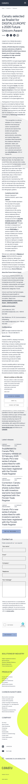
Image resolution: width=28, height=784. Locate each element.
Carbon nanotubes (11, 692)
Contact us (4, 739)
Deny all (14, 400)
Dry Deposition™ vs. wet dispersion (10, 704)
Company (5, 563)
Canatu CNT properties (7, 700)
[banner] (5, 3)
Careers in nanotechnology (8, 733)
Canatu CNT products (7, 677)
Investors (4, 730)
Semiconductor (5, 660)
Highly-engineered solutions (9, 658)
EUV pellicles (5, 679)
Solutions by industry (13, 654)
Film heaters (5, 682)
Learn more (6, 391)
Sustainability (5, 732)
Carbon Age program (7, 737)
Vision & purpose (6, 726)
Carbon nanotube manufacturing (10, 702)
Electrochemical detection (8, 711)
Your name (6, 546)
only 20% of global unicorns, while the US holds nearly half (14, 221)
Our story (4, 722)
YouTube (9, 751)
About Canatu (5, 724)
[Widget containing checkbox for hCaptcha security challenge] (14, 625)
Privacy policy (5, 774)
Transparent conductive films (9, 710)
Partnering (4, 728)
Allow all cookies (14, 396)
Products (7, 672)
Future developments (7, 666)
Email (4, 555)
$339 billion (13, 229)
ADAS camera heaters (7, 684)
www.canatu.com (7, 427)
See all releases (10, 531)
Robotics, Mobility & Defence (9, 662)
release (7, 199)
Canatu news (5, 735)
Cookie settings (14, 405)
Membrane (4, 708)
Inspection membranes (7, 680)
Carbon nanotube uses (7, 699)
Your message (7, 580)
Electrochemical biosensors (8, 686)
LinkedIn (4, 430)
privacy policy (10, 611)
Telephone (5, 571)
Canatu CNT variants (7, 706)
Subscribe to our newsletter (15, 758)
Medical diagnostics (7, 664)
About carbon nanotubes (8, 697)
